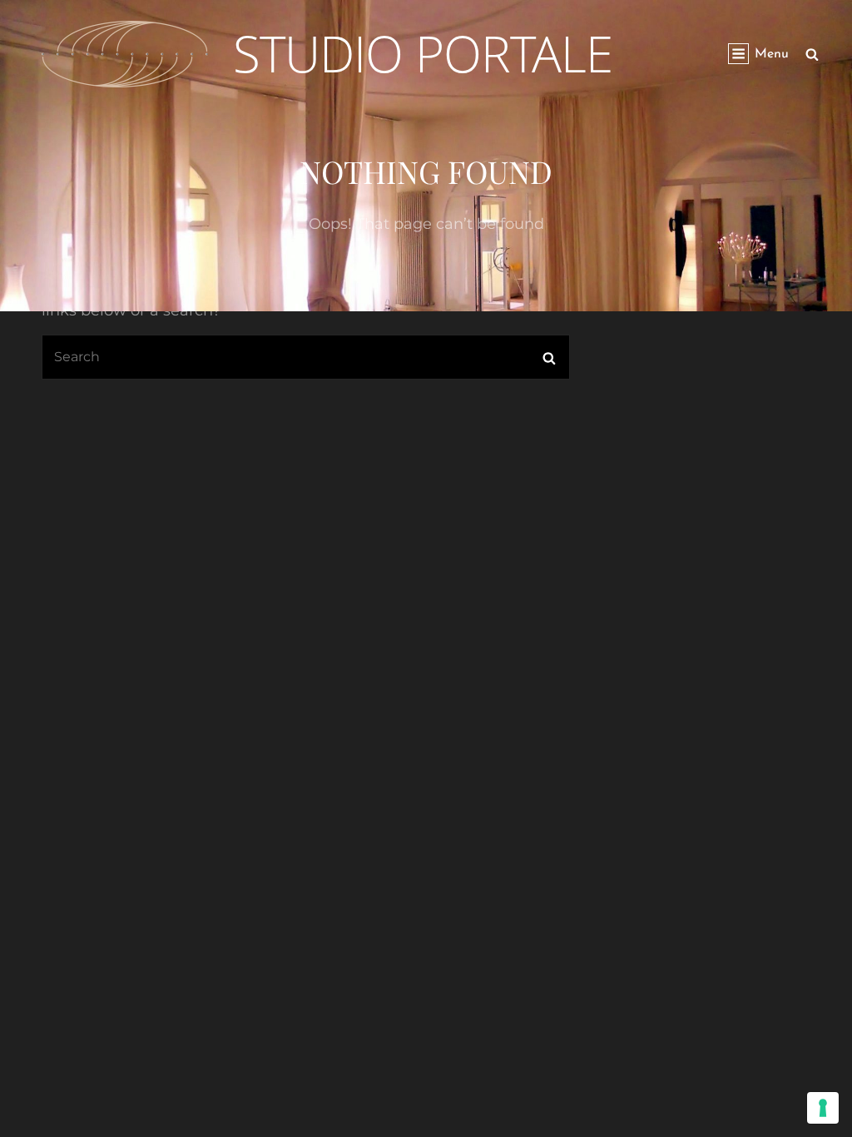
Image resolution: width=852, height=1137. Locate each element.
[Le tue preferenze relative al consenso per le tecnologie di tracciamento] (823, 1108)
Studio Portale (422, 53)
